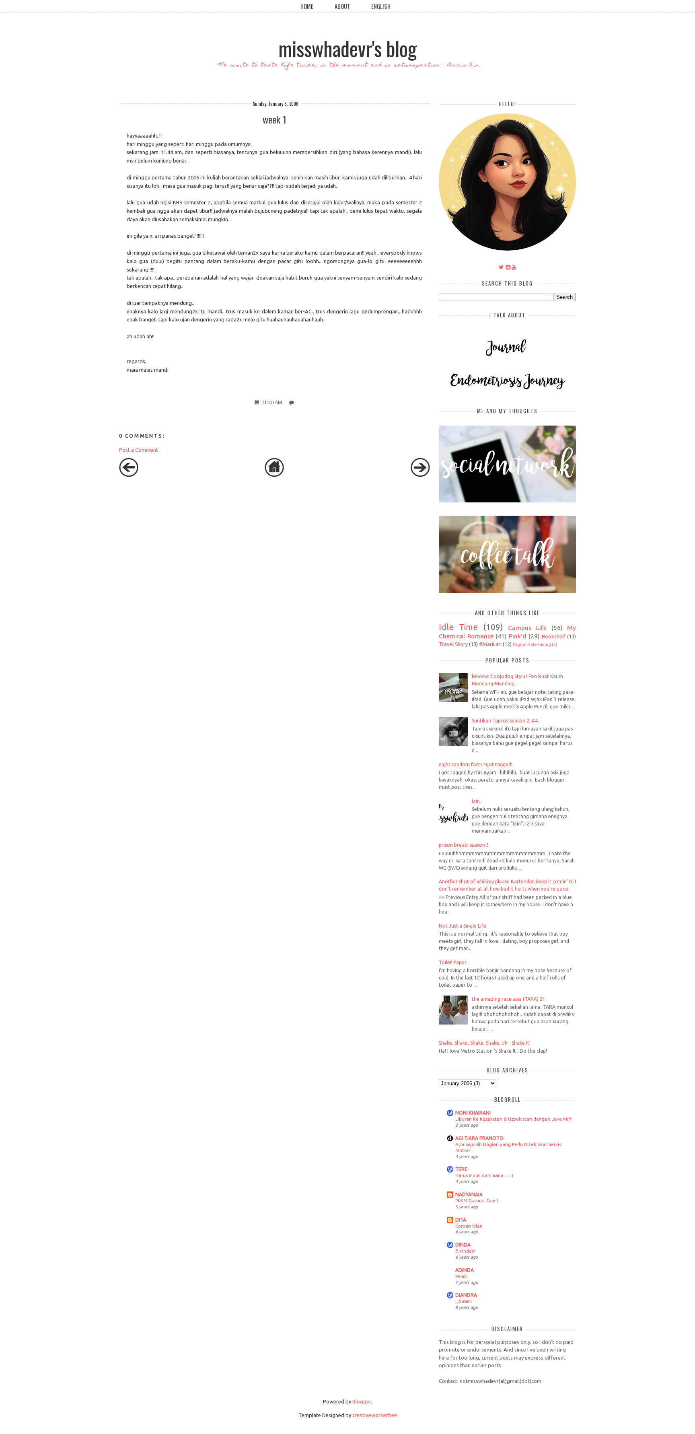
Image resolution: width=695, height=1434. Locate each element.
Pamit (461, 1276)
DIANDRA (466, 1295)
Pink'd (517, 636)
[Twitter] (501, 267)
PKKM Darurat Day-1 (477, 1200)
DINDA (463, 1244)
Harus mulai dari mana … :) (484, 1175)
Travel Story (453, 644)
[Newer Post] (128, 475)
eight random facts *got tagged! (475, 764)
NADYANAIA (469, 1194)
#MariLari (490, 644)
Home (306, 6)
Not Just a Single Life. (463, 925)
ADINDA (464, 1270)
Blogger (361, 1401)
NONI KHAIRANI (473, 1112)
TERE (461, 1169)
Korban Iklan (469, 1225)
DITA (460, 1219)
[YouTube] (514, 267)
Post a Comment (138, 450)
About (342, 6)
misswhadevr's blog (347, 48)
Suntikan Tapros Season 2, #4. (505, 720)
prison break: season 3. (464, 845)
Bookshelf (553, 636)
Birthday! (465, 1250)
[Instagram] (508, 267)
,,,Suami (463, 1301)
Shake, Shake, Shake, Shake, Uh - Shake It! (485, 1042)
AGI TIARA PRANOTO (479, 1138)
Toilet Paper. (453, 962)
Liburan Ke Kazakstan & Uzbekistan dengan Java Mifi (513, 1118)
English (381, 6)
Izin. (476, 801)
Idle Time (458, 627)
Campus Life (527, 627)
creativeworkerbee (374, 1415)
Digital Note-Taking (532, 644)
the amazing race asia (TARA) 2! (508, 999)
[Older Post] (420, 475)
